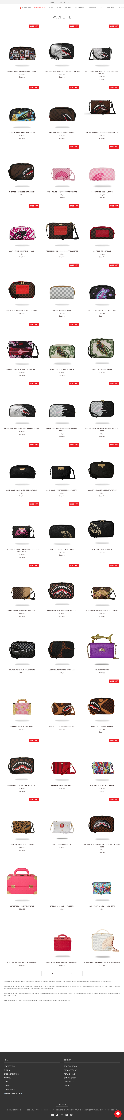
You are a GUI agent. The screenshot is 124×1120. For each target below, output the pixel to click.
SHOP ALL (7, 1070)
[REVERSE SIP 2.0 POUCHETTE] (62, 760)
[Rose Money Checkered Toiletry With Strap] (102, 937)
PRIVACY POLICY (70, 1070)
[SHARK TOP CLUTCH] (102, 644)
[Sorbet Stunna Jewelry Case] (22, 880)
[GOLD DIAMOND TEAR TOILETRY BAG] (22, 644)
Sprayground (14, 1110)
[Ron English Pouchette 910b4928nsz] (22, 937)
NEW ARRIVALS (9, 1066)
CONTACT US (69, 1082)
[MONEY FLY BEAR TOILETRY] (102, 344)
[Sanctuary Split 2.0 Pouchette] (102, 880)
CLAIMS (67, 1086)
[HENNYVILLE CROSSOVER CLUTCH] (62, 700)
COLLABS (7, 1086)
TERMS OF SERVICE (71, 1066)
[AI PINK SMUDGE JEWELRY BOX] (22, 700)
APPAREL (7, 1078)
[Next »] (80, 973)
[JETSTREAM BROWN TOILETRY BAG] (62, 644)
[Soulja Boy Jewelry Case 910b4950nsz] (62, 937)
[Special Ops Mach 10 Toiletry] (62, 880)
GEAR (6, 1082)
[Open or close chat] (118, 1114)
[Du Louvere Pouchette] (62, 819)
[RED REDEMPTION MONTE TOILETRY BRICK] (22, 284)
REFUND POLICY (70, 1074)
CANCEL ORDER (70, 1078)
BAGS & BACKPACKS (11, 1074)
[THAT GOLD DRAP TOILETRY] (102, 523)
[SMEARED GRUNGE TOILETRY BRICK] (22, 166)
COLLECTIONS (9, 1090)
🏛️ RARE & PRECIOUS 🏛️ (13, 1093)
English (61, 1104)
